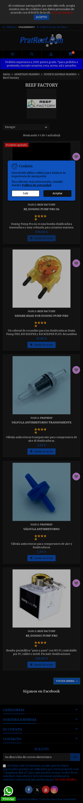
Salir (26, 193)
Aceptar (58, 193)
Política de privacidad (36, 185)
